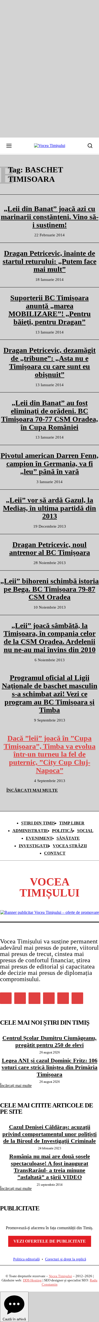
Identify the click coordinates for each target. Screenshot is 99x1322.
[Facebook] (6, 998)
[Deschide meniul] (9, 145)
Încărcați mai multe (16, 1085)
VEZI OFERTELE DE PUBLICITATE (49, 1241)
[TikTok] (49, 998)
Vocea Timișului (60, 1276)
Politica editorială (26, 1259)
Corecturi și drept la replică (65, 1259)
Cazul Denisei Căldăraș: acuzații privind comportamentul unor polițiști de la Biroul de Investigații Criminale (49, 1134)
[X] (63, 998)
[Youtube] (77, 998)
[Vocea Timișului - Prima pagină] (49, 145)
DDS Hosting (32, 1280)
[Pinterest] (34, 998)
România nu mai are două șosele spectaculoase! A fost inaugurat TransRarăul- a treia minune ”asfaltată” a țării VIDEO (49, 1166)
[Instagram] (20, 998)
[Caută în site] (90, 145)
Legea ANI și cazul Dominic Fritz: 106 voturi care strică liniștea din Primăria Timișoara (49, 1067)
